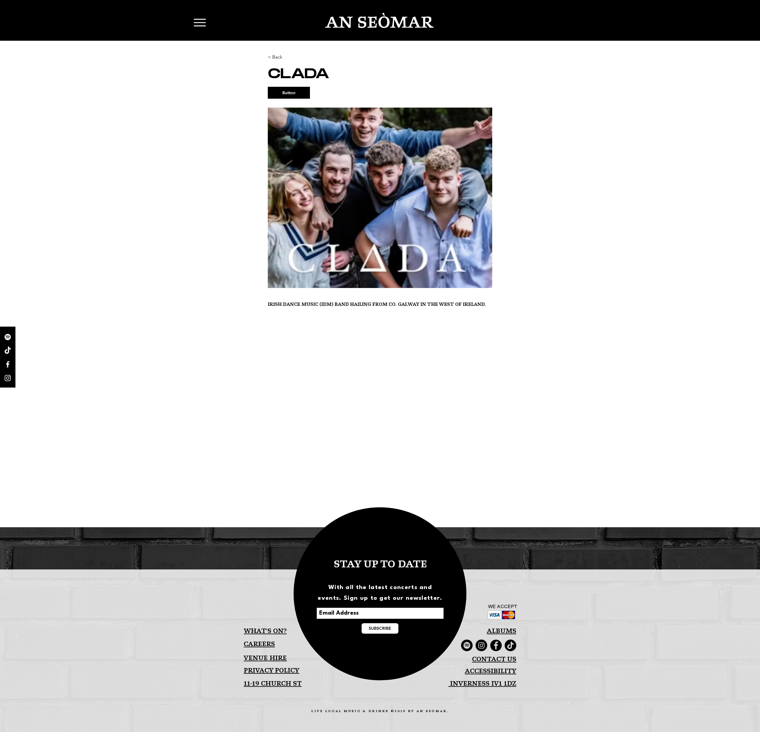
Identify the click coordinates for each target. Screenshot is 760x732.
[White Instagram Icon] (8, 378)
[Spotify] (8, 337)
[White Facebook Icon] (8, 364)
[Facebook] (496, 645)
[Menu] (114, 23)
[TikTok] (8, 351)
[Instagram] (481, 645)
